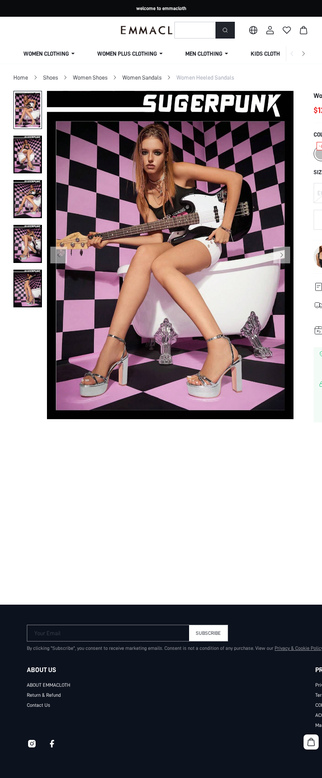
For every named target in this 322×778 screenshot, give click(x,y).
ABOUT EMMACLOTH (48, 685)
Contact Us (38, 705)
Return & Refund (44, 695)
